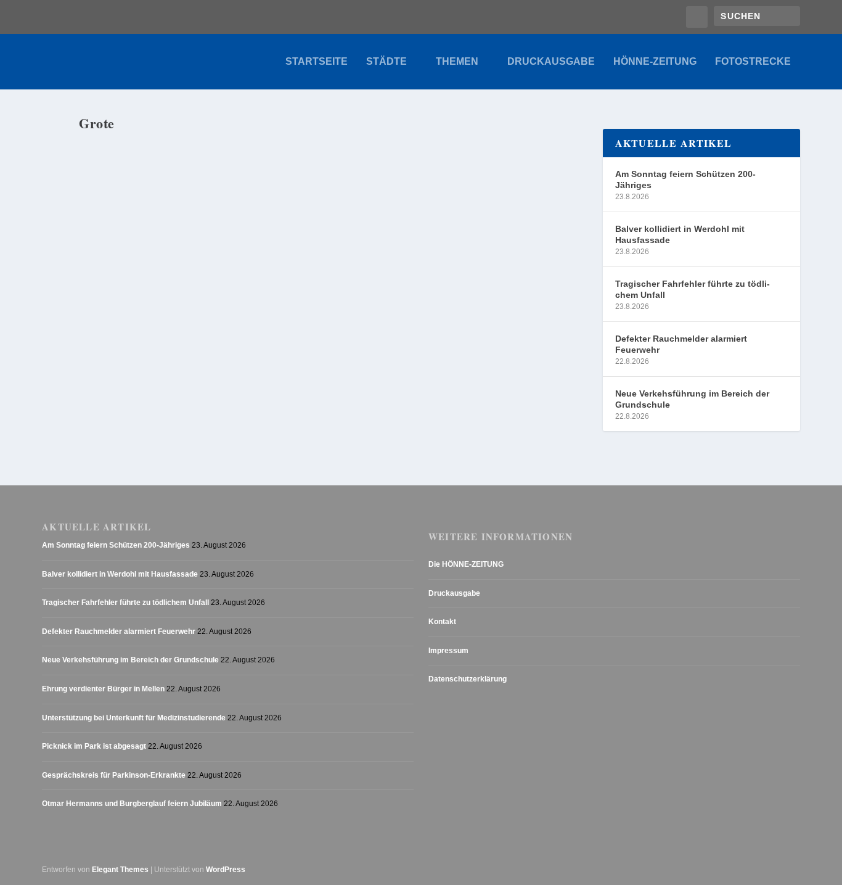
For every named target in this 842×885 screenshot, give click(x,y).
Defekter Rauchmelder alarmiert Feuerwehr (681, 344)
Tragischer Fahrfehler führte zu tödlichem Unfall (692, 289)
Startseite (316, 62)
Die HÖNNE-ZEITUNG (466, 564)
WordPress (225, 869)
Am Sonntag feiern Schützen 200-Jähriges (685, 179)
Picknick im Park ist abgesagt (94, 746)
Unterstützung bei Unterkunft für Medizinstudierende (134, 718)
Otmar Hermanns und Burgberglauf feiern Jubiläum (132, 803)
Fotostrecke (753, 62)
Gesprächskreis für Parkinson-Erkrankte (114, 775)
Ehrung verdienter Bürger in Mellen (103, 689)
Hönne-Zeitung (655, 62)
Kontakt (442, 621)
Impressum (448, 650)
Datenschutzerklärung (467, 679)
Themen (457, 62)
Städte (386, 62)
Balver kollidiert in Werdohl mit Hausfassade (680, 234)
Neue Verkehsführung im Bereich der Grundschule (692, 399)
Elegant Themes (120, 869)
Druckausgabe (551, 62)
